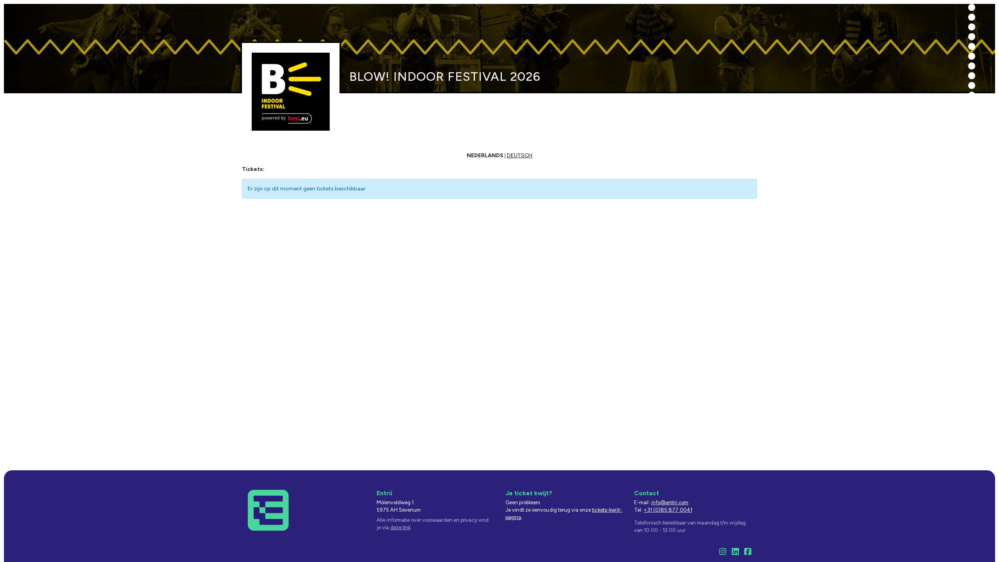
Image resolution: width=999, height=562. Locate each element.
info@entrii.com (669, 502)
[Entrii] (268, 510)
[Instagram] (722, 553)
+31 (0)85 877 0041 (667, 510)
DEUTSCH (519, 155)
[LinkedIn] (735, 553)
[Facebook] (747, 553)
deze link (400, 527)
